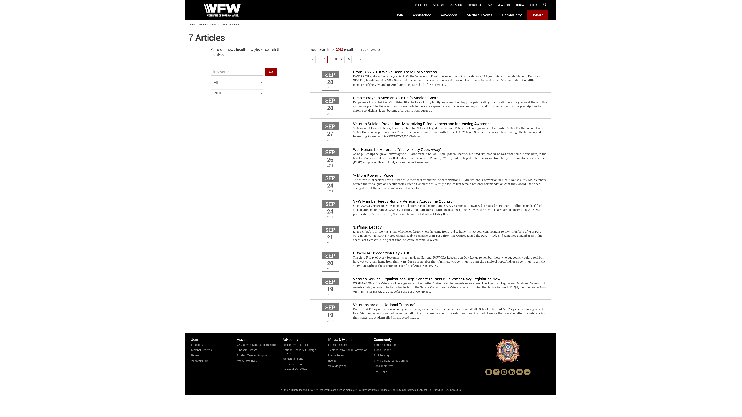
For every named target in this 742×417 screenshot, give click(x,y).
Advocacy (449, 15)
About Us (438, 5)
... (318, 59)
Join (399, 15)
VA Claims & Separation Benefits (256, 345)
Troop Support (382, 350)
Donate (537, 15)
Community (512, 15)
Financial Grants (247, 350)
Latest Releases (229, 24)
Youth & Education (385, 345)
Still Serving (381, 355)
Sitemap (401, 390)
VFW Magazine (337, 366)
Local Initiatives (383, 366)
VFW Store (504, 5)
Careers (412, 390)
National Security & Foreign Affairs (299, 351)
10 (348, 59)
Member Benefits (201, 350)
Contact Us (474, 5)
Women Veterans (293, 358)
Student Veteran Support (252, 355)
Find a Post (420, 5)
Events (332, 360)
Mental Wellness (247, 360)
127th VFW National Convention (347, 350)
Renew (520, 5)
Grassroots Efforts (294, 364)
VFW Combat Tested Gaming (391, 360)
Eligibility (197, 345)
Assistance (422, 15)
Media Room (336, 355)
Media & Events (480, 15)
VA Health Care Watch (296, 369)
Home (191, 24)
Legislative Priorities (295, 345)
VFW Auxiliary (199, 360)
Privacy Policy (371, 390)
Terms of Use (388, 390)
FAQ (489, 5)
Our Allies (456, 5)
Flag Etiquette (382, 371)
